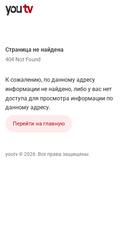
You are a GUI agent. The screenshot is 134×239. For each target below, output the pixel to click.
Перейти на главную (39, 123)
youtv (11, 154)
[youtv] (19, 10)
